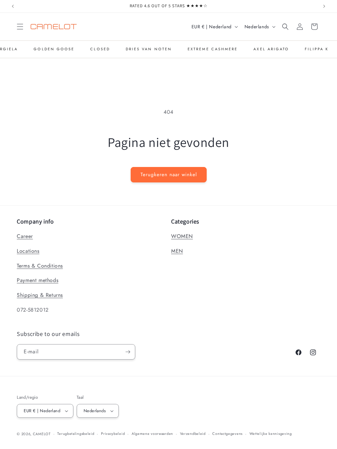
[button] (20, 26)
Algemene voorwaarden (152, 433)
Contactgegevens (227, 433)
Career (25, 236)
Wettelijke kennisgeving (270, 433)
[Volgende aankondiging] (324, 6)
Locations (28, 251)
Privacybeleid (113, 433)
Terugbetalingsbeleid (75, 433)
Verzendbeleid (193, 433)
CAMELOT (42, 434)
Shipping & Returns (40, 295)
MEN (177, 251)
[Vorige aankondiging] (13, 6)
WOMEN (182, 236)
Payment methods (37, 280)
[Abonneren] (127, 352)
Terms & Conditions (40, 266)
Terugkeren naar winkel (169, 174)
